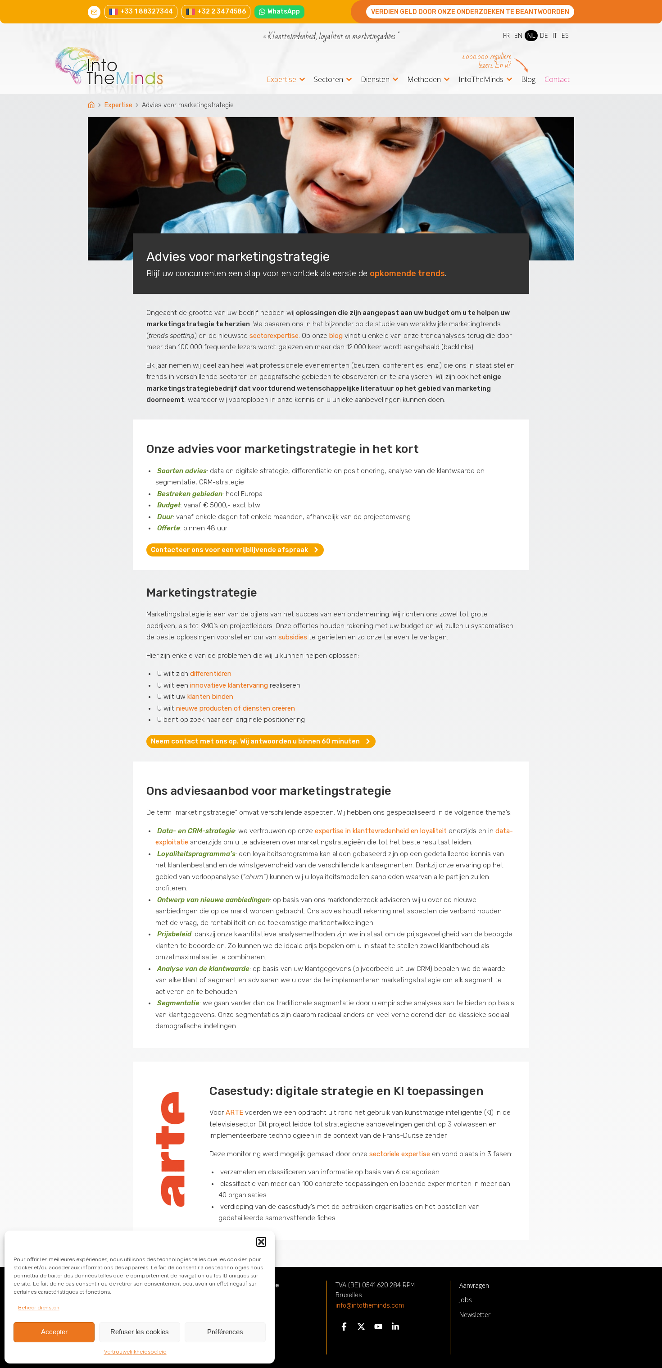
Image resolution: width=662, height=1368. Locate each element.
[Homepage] (92, 105)
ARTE (234, 1112)
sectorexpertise (274, 336)
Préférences (225, 1332)
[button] (261, 1241)
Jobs (465, 1299)
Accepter (54, 1332)
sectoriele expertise (399, 1154)
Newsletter (474, 1314)
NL (531, 35)
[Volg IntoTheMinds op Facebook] (344, 1328)
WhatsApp (284, 11)
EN (518, 35)
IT (555, 35)
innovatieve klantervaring (229, 685)
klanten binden (210, 697)
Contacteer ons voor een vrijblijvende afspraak (229, 550)
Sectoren (328, 80)
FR (506, 35)
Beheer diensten (38, 1307)
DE (544, 35)
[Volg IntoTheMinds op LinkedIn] (395, 1328)
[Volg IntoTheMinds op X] (361, 1328)
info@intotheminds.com (370, 1306)
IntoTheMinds (480, 80)
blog (336, 336)
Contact (557, 79)
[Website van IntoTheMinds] (125, 70)
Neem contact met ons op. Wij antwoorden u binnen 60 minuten (255, 741)
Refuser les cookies (139, 1332)
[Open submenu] (302, 79)
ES (565, 35)
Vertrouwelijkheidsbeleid (135, 1352)
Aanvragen (474, 1285)
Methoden (424, 80)
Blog (528, 79)
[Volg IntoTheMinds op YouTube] (378, 1328)
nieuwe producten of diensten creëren (235, 708)
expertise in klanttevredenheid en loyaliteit (381, 831)
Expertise (281, 80)
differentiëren (210, 674)
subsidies (292, 637)
